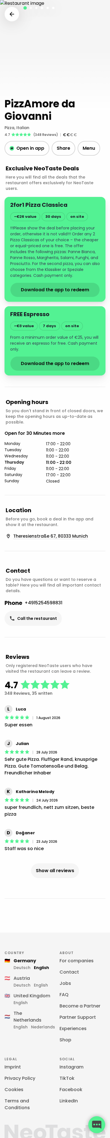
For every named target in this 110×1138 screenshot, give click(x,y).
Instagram (71, 1067)
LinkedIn (69, 1101)
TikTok (67, 1078)
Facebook (71, 1089)
